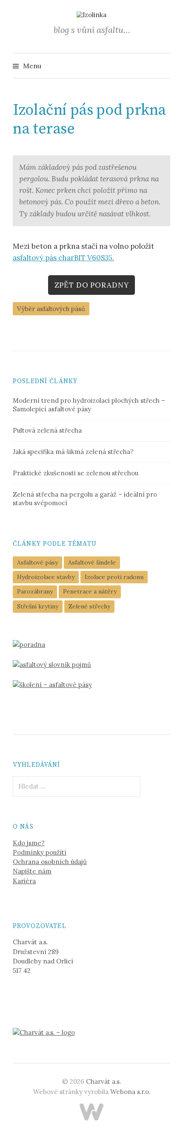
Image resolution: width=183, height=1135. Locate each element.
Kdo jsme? (29, 843)
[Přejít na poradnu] (29, 644)
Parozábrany (35, 591)
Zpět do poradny (91, 285)
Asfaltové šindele (92, 562)
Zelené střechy (89, 606)
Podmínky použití (39, 852)
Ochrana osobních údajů (50, 862)
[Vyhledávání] (163, 65)
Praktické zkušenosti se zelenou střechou (75, 473)
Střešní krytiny (37, 606)
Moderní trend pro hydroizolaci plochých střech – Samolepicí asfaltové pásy (89, 404)
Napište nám (32, 871)
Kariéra (24, 881)
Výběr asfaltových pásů (51, 309)
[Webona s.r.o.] (91, 1111)
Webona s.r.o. (130, 1092)
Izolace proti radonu (114, 577)
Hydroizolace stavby (45, 577)
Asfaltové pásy (37, 562)
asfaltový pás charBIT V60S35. (63, 257)
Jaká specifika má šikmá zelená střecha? (73, 452)
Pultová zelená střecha (47, 430)
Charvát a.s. (103, 1081)
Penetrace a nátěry (90, 591)
